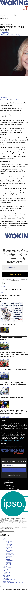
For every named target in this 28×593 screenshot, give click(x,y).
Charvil (8, 548)
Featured (9, 35)
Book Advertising (8, 482)
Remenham (9, 565)
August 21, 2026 (4, 417)
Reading (8, 563)
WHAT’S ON (6, 575)
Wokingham (19, 35)
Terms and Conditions (9, 486)
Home (1, 24)
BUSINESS (6, 576)
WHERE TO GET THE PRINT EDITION (13, 582)
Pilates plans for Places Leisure (11, 397)
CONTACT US (7, 581)
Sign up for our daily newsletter (12, 489)
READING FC (6, 572)
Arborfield (9, 541)
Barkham (9, 542)
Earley (8, 551)
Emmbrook (9, 553)
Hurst (8, 559)
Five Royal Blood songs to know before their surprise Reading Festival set (14, 165)
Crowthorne (10, 550)
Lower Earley (10, 560)
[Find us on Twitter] (0, 301)
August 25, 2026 (4, 342)
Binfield (8, 545)
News (5, 24)
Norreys (8, 562)
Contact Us (7, 483)
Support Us (7, 481)
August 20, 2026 (4, 372)
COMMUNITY (7, 568)
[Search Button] (15, 15)
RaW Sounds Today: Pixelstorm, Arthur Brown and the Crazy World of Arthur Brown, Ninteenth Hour (13, 412)
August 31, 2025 (4, 33)
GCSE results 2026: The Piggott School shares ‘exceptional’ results (13, 383)
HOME (5, 538)
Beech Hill (9, 544)
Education (9, 24)
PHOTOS (5, 578)
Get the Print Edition (9, 488)
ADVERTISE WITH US (9, 579)
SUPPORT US (6, 584)
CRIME (5, 566)
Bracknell (9, 547)
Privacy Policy (8, 485)
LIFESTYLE (6, 569)
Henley (8, 557)
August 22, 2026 (4, 359)
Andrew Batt (5, 32)
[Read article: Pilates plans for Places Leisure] (14, 391)
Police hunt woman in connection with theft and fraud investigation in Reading (13, 337)
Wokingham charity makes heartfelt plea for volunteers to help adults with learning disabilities (14, 354)
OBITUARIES (6, 573)
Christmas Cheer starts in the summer (14, 369)
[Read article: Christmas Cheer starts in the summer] (14, 363)
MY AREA (5, 540)
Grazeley (9, 556)
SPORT (5, 570)
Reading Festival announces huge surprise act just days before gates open (13, 171)
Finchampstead (10, 554)
